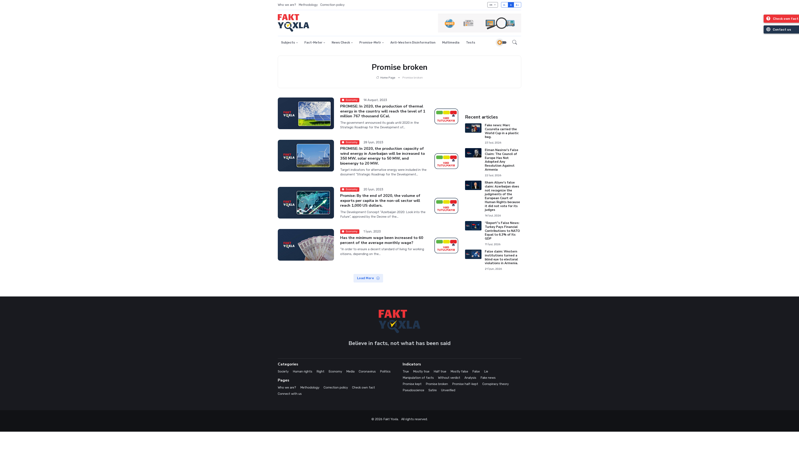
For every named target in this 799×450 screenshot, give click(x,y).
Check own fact (363, 387)
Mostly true (421, 371)
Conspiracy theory (495, 384)
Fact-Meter (313, 42)
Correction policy (332, 5)
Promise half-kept (465, 384)
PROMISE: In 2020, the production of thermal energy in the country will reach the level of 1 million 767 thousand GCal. (382, 111)
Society (283, 371)
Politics (385, 371)
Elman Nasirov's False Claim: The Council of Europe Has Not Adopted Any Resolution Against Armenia (501, 160)
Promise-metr (370, 42)
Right (320, 371)
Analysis (470, 378)
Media (350, 371)
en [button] (491, 5)
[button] (515, 42)
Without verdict (449, 378)
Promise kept (412, 384)
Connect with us (290, 394)
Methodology (308, 5)
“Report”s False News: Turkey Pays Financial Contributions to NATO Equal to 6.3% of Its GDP (502, 231)
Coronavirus (367, 371)
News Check (341, 42)
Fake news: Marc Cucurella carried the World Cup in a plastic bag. (502, 131)
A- (504, 5)
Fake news (488, 378)
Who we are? (287, 5)
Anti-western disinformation (412, 42)
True (406, 371)
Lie (486, 371)
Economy (335, 371)
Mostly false (459, 371)
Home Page (387, 77)
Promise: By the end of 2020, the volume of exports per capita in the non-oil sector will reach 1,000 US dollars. (380, 200)
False (476, 371)
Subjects (288, 42)
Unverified (448, 390)
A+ (517, 5)
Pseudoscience (413, 390)
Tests (470, 42)
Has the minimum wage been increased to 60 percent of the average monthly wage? (381, 240)
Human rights (302, 371)
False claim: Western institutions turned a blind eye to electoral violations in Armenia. (501, 257)
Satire (432, 390)
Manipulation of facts (418, 378)
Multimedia (450, 42)
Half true (440, 371)
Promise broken (437, 384)
